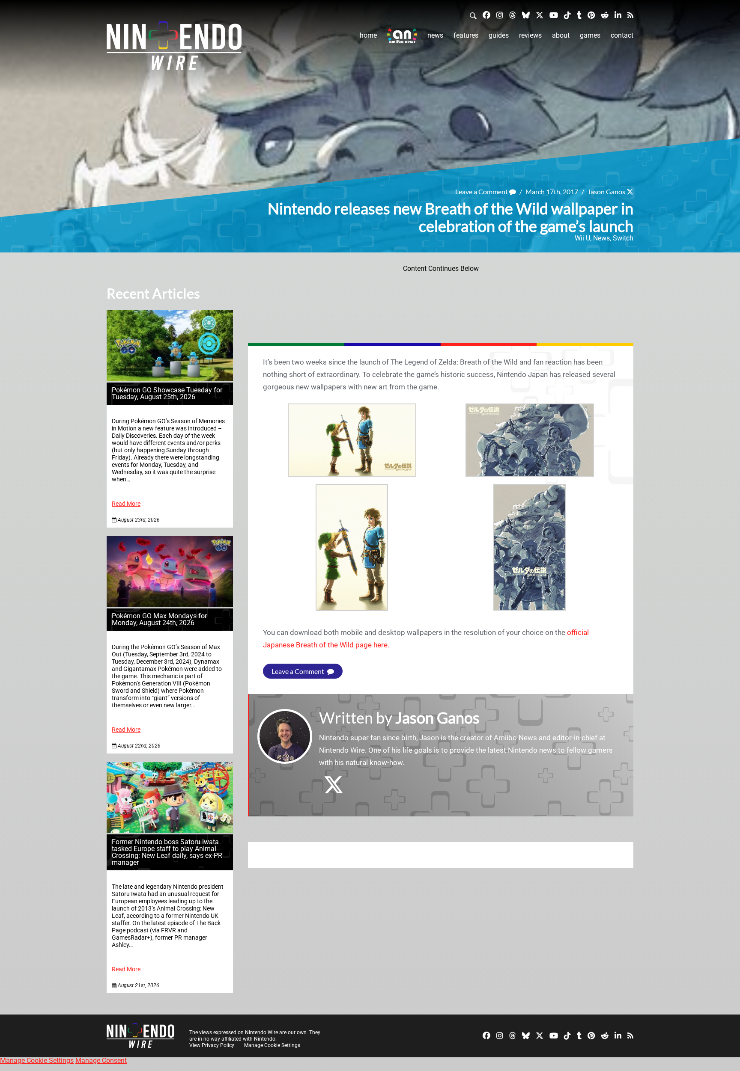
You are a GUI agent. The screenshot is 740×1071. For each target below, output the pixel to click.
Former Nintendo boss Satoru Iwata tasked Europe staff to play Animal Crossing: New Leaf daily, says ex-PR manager (167, 852)
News (435, 35)
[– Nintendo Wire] (174, 48)
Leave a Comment (482, 191)
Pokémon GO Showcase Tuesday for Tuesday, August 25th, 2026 (167, 393)
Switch (623, 238)
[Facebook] (486, 15)
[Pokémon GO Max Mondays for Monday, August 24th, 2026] (170, 605)
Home (368, 35)
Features (466, 35)
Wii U (582, 238)
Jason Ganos (606, 191)
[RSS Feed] (630, 15)
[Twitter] (539, 15)
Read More (126, 503)
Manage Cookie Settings (272, 1045)
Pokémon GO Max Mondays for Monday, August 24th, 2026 (159, 619)
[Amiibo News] (402, 35)
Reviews (530, 35)
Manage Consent (101, 1060)
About (561, 35)
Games (590, 35)
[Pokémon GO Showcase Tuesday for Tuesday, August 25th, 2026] (170, 379)
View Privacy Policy (211, 1045)
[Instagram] (499, 15)
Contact (622, 35)
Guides (499, 35)
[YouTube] (553, 15)
